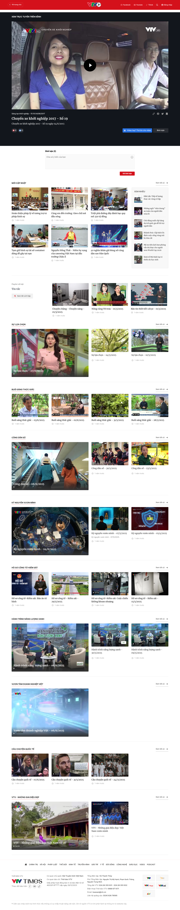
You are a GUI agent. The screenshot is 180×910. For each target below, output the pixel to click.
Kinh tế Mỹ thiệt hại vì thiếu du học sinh (153, 258)
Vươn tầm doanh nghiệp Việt (27, 684)
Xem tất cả (160, 183)
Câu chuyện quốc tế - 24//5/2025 (108, 779)
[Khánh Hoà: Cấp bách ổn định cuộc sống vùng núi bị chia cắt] (138, 235)
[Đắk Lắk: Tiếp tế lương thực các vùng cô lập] (138, 199)
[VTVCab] (162, 885)
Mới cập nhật (19, 183)
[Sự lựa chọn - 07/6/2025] (50, 353)
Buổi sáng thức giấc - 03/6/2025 (28, 420)
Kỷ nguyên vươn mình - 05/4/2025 (149, 533)
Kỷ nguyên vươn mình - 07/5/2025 (109, 533)
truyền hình (84, 865)
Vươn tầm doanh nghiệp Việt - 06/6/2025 (39, 730)
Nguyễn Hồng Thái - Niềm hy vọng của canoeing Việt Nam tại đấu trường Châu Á (69, 253)
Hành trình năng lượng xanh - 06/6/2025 (39, 665)
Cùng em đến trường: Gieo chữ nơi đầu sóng (68, 215)
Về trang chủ (16, 5)
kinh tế (72, 865)
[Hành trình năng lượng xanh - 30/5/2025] (109, 635)
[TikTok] (39, 886)
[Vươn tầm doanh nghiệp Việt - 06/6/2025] (50, 712)
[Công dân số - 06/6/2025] (50, 466)
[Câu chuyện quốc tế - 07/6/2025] (30, 765)
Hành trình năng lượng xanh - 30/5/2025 (106, 651)
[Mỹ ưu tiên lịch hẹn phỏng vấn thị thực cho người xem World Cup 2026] (138, 247)
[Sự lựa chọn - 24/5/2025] (109, 340)
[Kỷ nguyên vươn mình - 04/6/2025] (50, 531)
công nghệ (122, 865)
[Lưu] (166, 113)
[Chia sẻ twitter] (162, 113)
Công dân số (19, 437)
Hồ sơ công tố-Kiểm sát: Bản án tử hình (29, 600)
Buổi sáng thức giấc (23, 389)
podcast (151, 865)
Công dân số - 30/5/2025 (104, 468)
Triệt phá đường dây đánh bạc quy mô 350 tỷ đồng (108, 215)
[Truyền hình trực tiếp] (94, 4)
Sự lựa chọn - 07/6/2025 (28, 370)
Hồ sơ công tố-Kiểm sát (25, 567)
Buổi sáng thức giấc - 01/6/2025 (68, 420)
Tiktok (150, 5)
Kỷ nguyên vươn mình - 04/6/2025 (35, 549)
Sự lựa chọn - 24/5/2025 (103, 355)
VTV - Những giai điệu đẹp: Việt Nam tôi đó (40, 842)
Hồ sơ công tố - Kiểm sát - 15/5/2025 (144, 600)
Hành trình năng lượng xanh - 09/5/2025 (146, 651)
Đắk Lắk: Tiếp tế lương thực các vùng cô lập (153, 197)
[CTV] (149, 885)
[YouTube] (34, 886)
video (142, 865)
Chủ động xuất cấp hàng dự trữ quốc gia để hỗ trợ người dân (154, 223)
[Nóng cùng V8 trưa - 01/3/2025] (110, 294)
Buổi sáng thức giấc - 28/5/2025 (147, 420)
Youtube (139, 5)
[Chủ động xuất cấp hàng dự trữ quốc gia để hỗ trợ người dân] (138, 223)
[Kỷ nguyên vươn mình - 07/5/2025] (109, 518)
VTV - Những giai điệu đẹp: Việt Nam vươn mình (107, 829)
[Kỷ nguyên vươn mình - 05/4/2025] (149, 518)
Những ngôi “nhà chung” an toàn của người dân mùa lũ (154, 211)
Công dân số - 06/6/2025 (29, 484)
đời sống (110, 865)
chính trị (33, 865)
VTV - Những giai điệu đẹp (25, 797)
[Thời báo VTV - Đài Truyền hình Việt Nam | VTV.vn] (27, 881)
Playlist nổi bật (18, 284)
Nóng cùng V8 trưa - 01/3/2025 (107, 308)
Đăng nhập (168, 5)
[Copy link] (153, 113)
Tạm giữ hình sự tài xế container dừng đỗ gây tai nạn (28, 252)
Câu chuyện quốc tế (23, 749)
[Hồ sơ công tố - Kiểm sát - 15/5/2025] (149, 583)
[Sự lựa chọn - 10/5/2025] (149, 340)
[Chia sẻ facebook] (158, 113)
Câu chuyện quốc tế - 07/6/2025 (28, 779)
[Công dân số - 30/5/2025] (109, 453)
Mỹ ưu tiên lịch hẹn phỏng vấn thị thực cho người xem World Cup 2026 (155, 247)
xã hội (43, 865)
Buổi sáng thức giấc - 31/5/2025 (107, 420)
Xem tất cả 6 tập (23, 296)
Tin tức (16, 289)
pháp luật (52, 865)
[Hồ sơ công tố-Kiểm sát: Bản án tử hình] (30, 583)
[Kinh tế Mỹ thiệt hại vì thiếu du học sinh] (138, 260)
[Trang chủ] (26, 864)
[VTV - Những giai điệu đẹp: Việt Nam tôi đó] (50, 826)
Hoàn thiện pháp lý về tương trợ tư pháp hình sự (29, 215)
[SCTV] (149, 893)
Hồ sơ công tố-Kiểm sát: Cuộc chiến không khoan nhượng (109, 600)
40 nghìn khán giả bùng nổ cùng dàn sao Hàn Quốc (107, 252)
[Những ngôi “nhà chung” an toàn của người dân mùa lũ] (138, 211)
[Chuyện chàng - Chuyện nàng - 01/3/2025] (70, 294)
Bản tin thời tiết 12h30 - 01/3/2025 (148, 308)
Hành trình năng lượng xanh (28, 619)
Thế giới (63, 865)
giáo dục (133, 865)
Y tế (102, 865)
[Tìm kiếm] (157, 5)
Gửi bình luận (127, 174)
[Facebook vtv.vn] (30, 886)
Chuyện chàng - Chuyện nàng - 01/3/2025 (68, 310)
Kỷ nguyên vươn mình (24, 502)
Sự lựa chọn (19, 324)
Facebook (127, 5)
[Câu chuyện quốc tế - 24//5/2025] (109, 765)
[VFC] (149, 878)
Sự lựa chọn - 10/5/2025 (143, 355)
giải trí (94, 865)
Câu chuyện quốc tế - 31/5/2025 (68, 779)
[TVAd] (162, 878)
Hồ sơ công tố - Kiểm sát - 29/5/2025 (65, 600)
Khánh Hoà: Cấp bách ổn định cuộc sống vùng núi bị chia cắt (154, 235)
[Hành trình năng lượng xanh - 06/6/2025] (50, 648)
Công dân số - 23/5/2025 (144, 468)
